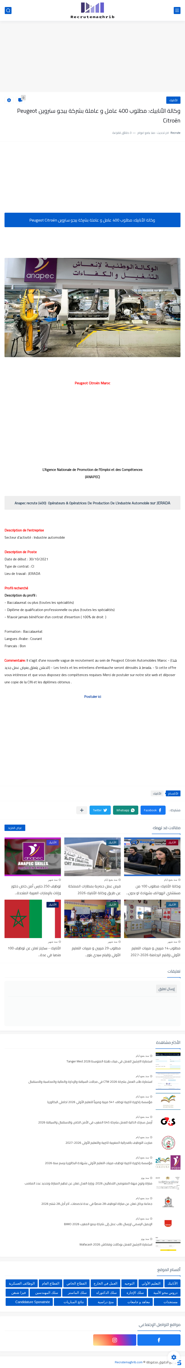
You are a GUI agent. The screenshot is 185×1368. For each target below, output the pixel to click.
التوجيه (129, 1283)
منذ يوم (145, 1177)
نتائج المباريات (74, 1302)
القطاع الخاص (77, 1283)
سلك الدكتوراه (106, 1293)
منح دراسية (106, 1302)
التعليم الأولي (151, 1283)
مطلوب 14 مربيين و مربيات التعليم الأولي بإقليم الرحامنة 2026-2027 (155, 951)
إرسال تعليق (166, 989)
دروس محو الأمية (165, 1293)
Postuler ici (92, 696)
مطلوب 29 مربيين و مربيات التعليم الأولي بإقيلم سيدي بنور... (96, 951)
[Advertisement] (92, 57)
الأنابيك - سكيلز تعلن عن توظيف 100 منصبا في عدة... (34, 951)
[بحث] (8, 10)
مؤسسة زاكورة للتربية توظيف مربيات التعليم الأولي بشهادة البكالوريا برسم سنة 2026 (98, 1163)
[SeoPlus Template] (179, 1362)
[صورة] (168, 1060)
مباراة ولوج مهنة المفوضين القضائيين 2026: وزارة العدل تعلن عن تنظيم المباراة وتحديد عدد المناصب (88, 1183)
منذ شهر (53, 879)
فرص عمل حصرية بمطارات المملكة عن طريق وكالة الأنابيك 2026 (94, 889)
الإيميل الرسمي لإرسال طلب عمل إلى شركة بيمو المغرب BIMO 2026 (108, 1224)
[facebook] (158, 1340)
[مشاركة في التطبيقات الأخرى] (81, 810)
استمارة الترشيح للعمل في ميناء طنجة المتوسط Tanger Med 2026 (109, 1061)
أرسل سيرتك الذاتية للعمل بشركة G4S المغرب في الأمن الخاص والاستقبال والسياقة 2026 (95, 1122)
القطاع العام (50, 1283)
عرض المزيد (15, 827)
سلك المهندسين (46, 1293)
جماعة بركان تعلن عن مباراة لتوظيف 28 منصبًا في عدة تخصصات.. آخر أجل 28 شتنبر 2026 (96, 1204)
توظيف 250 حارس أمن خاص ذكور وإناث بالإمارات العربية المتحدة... (36, 889)
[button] (153, 810)
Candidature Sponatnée (32, 1302)
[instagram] (114, 1340)
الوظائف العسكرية (22, 1283)
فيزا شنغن (18, 1293)
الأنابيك (173, 100)
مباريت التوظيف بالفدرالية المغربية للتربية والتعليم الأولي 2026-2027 (108, 1143)
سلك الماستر (77, 1293)
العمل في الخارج (105, 1283)
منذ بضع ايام (170, 879)
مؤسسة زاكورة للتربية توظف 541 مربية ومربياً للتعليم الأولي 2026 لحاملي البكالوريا (99, 1102)
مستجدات (171, 1302)
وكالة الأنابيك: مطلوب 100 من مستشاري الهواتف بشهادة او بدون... (153, 889)
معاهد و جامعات (138, 1302)
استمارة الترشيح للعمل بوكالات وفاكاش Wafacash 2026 (115, 1244)
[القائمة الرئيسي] (177, 10)
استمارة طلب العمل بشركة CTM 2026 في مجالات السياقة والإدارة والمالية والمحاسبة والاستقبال (90, 1082)
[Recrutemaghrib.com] (92, 10)
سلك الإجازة (135, 1293)
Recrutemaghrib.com (129, 1362)
